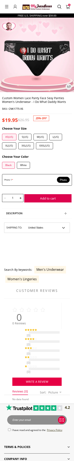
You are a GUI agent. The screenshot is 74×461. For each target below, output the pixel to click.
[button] (6, 7)
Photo (63, 180)
